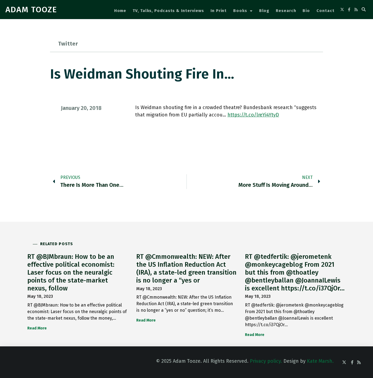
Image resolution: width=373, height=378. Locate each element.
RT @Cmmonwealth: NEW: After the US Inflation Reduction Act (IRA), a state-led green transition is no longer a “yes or (186, 268)
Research (286, 10)
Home (120, 10)
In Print (219, 10)
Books (240, 10)
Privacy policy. (266, 361)
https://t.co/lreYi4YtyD (253, 115)
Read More (37, 328)
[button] (364, 9)
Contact (325, 10)
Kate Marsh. (320, 361)
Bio (306, 10)
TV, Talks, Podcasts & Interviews (168, 10)
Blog (264, 10)
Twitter (68, 43)
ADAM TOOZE (31, 9)
